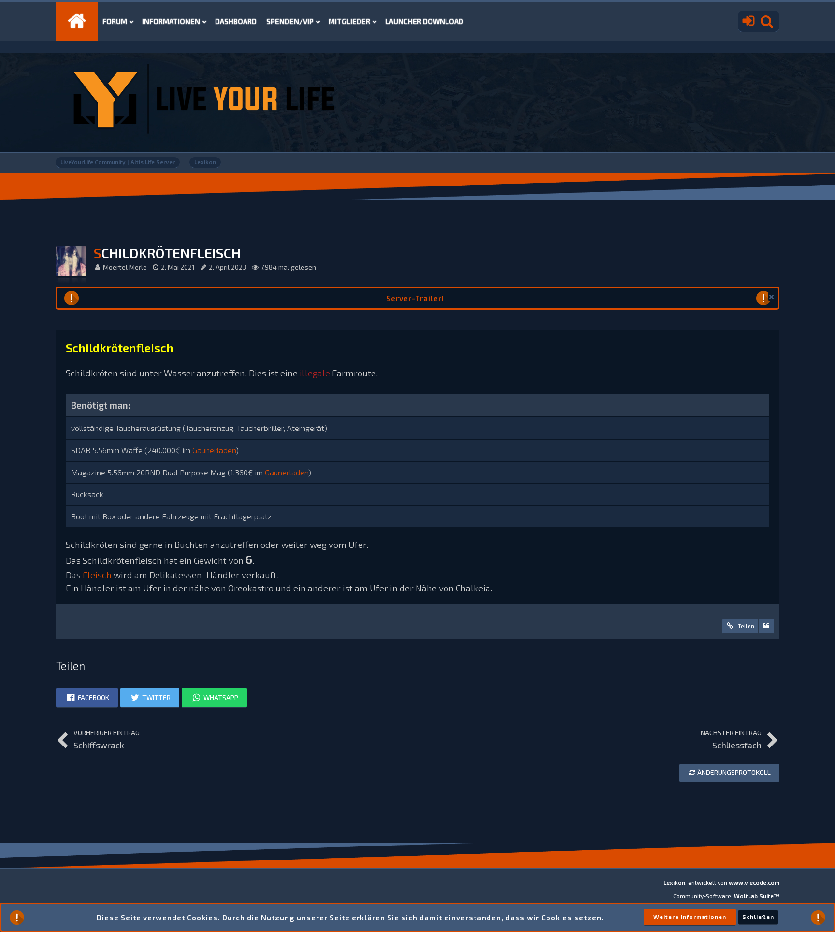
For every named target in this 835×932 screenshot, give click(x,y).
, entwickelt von (721, 882)
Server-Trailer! (415, 298)
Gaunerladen (214, 450)
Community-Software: (726, 895)
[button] (772, 297)
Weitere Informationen (689, 916)
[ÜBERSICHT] (77, 21)
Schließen (758, 916)
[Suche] (766, 21)
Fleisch (97, 574)
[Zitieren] (766, 626)
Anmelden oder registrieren (746, 21)
